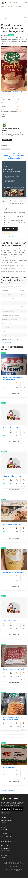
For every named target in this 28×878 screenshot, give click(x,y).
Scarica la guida (10, 228)
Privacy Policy (4, 852)
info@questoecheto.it (6, 848)
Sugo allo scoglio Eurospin (12, 524)
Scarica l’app (6, 139)
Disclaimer (3, 857)
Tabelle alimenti (4, 829)
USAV (17, 339)
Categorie (9, 6)
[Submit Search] (2, 17)
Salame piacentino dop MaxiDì (13, 669)
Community (3, 822)
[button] (26, 3)
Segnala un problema (6, 850)
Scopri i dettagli (14, 393)
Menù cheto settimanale (6, 841)
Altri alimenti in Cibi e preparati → (9, 790)
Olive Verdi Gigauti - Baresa (12, 476)
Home (2, 6)
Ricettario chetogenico (6, 839)
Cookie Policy (4, 855)
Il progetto (3, 827)
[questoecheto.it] (9, 3)
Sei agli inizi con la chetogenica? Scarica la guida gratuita (14, 155)
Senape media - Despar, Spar (13, 572)
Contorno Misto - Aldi (10, 428)
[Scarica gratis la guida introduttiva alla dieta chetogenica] (14, 179)
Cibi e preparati (18, 6)
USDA (14, 339)
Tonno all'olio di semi (10, 621)
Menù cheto (4, 825)
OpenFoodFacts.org (16, 91)
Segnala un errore (7, 342)
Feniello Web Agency (19, 870)
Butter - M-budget (9, 767)
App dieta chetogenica (6, 820)
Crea (11, 339)
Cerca (25, 17)
